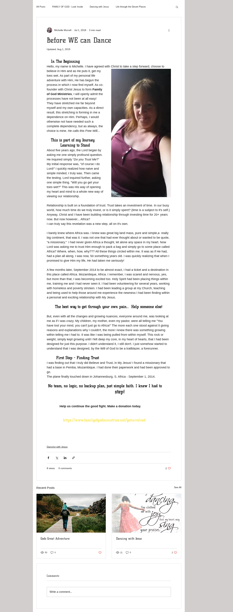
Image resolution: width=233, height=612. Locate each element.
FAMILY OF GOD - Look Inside (67, 6)
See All (177, 487)
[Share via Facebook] (48, 457)
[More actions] (169, 30)
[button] (177, 6)
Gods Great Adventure (55, 538)
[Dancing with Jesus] (146, 513)
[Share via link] (73, 457)
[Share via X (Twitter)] (56, 457)
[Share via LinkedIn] (65, 457)
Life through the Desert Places (131, 6)
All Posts (40, 6)
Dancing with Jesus (99, 6)
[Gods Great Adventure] (71, 513)
